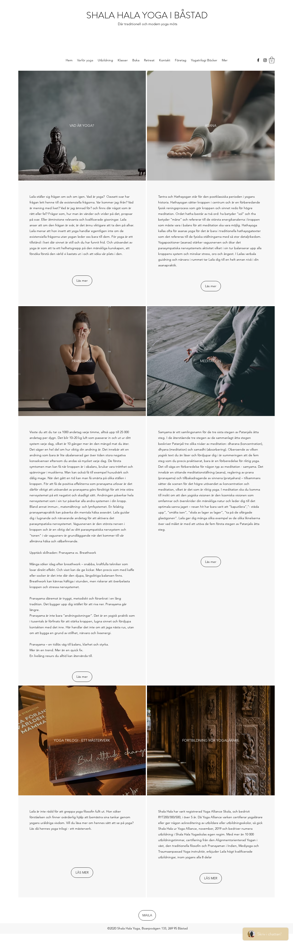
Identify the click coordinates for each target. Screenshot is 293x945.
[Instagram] (265, 60)
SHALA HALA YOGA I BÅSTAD (148, 15)
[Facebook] (258, 60)
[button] (271, 60)
